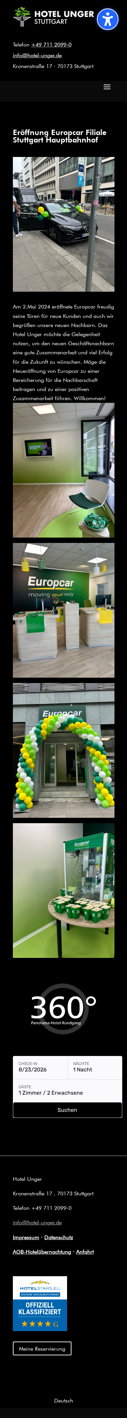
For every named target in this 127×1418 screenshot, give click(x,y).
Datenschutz (58, 1236)
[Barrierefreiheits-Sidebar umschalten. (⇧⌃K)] (108, 19)
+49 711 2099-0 (51, 44)
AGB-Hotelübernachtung (42, 1251)
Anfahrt (85, 1251)
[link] (53, 24)
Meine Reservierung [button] (42, 1348)
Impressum (26, 1236)
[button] (107, 86)
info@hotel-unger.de (37, 55)
